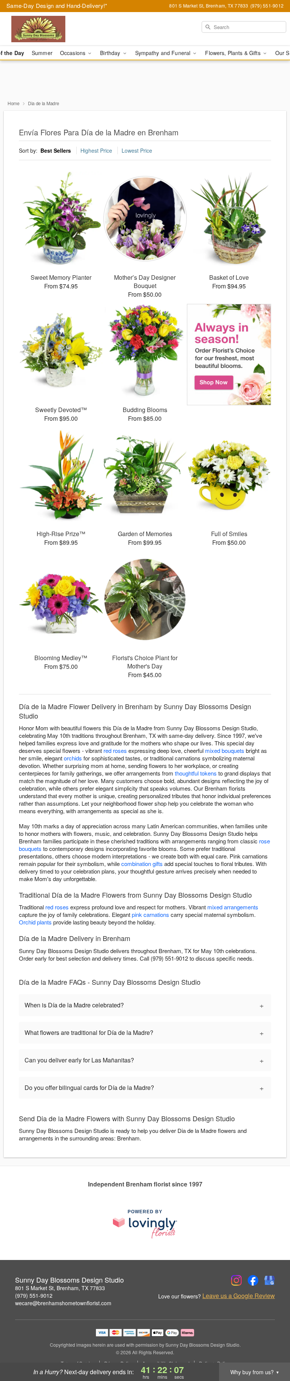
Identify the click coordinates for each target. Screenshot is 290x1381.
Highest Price (96, 150)
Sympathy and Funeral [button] (163, 53)
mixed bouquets (224, 750)
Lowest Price (137, 150)
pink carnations (150, 914)
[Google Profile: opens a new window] (269, 1280)
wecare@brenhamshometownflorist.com (63, 1303)
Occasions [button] (73, 53)
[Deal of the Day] (229, 355)
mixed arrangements (232, 907)
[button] (270, 1349)
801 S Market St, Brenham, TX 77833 (60, 1288)
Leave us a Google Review (238, 1296)
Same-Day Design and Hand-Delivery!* (57, 5)
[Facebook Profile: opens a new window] (253, 1280)
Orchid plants (35, 922)
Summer (42, 53)
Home (14, 103)
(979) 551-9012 (33, 1295)
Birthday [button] (111, 53)
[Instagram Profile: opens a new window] (236, 1280)
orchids (73, 758)
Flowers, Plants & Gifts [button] (233, 53)
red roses (115, 750)
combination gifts (142, 864)
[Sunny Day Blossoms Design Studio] (49, 29)
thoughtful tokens (196, 773)
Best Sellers (55, 150)
